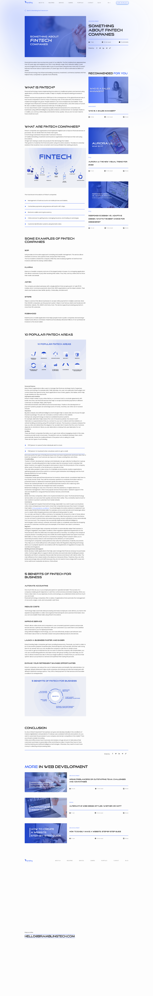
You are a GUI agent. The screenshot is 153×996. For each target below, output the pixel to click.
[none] (108, 3)
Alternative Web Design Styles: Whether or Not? (95, 806)
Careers (70, 3)
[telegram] (107, 48)
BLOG (99, 3)
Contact (90, 3)
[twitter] (101, 48)
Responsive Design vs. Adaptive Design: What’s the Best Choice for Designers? (106, 219)
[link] (111, 48)
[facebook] (97, 48)
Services (61, 3)
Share (126, 117)
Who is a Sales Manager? (102, 111)
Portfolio (80, 3)
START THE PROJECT (122, 3)
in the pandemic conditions (40, 508)
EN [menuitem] (108, 3)
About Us (41, 3)
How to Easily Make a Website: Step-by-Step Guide (95, 831)
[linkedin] (104, 48)
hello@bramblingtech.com (50, 936)
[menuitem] (108, 3)
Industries (51, 3)
